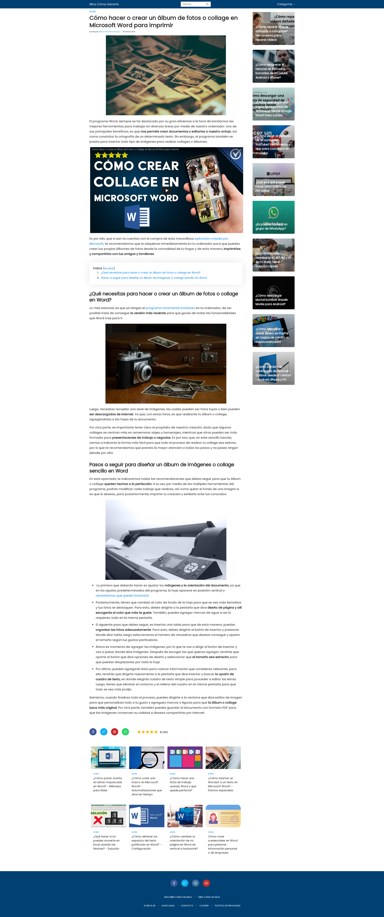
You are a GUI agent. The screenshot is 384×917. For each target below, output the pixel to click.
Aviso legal (168, 905)
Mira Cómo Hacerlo (104, 4)
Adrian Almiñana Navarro (109, 31)
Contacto (187, 905)
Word (92, 11)
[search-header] (207, 4)
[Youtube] (206, 883)
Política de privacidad (227, 905)
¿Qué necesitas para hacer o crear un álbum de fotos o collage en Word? (150, 272)
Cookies (204, 905)
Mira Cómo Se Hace (209, 897)
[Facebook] (174, 883)
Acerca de (149, 905)
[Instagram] (195, 883)
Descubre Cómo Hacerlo (178, 897)
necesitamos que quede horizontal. (122, 595)
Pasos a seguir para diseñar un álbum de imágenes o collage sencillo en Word (154, 278)
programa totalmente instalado (170, 308)
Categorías (284, 4)
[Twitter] (184, 883)
